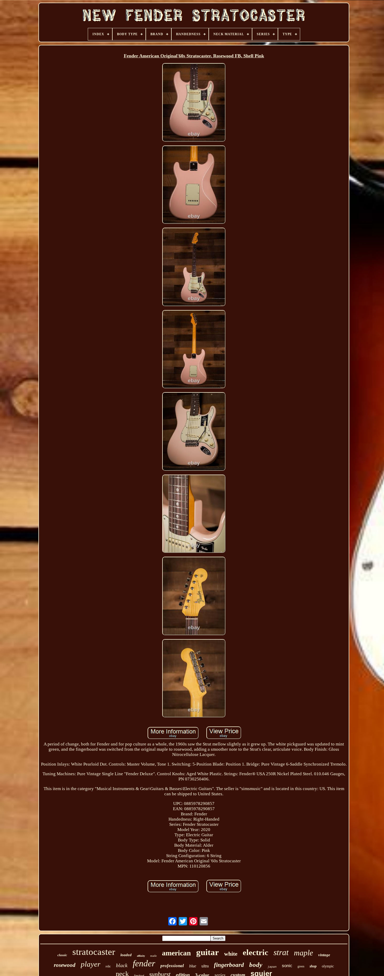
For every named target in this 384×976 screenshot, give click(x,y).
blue (192, 966)
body (255, 964)
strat (281, 952)
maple (303, 952)
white (230, 953)
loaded (126, 955)
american (176, 953)
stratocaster (93, 952)
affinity (141, 955)
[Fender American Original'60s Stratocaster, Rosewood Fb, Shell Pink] (193, 103)
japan (272, 966)
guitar (207, 952)
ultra (205, 966)
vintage (324, 955)
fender (144, 963)
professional (172, 965)
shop (313, 966)
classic (62, 955)
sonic (287, 965)
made (153, 955)
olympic (328, 966)
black (121, 965)
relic (108, 966)
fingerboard (229, 965)
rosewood (64, 965)
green (301, 966)
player (90, 964)
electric (255, 952)
